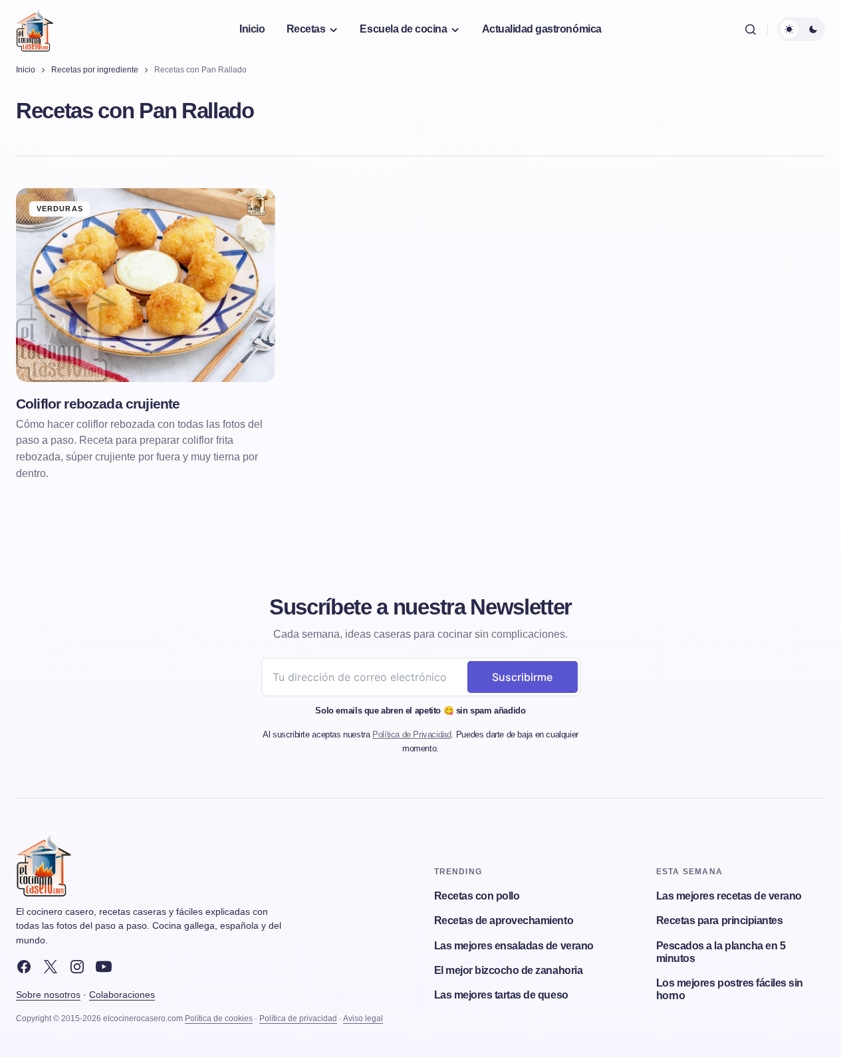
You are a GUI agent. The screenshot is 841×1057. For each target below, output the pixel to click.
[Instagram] (77, 966)
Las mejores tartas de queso (501, 995)
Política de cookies (219, 1018)
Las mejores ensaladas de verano (514, 945)
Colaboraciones (122, 994)
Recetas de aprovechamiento (504, 920)
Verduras (60, 209)
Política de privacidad (298, 1018)
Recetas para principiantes (719, 920)
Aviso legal (363, 1018)
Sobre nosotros (48, 994)
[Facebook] (24, 966)
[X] (50, 966)
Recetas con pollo (477, 896)
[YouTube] (103, 966)
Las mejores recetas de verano (729, 896)
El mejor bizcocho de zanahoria (508, 970)
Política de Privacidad (411, 734)
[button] (750, 29)
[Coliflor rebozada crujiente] (145, 285)
